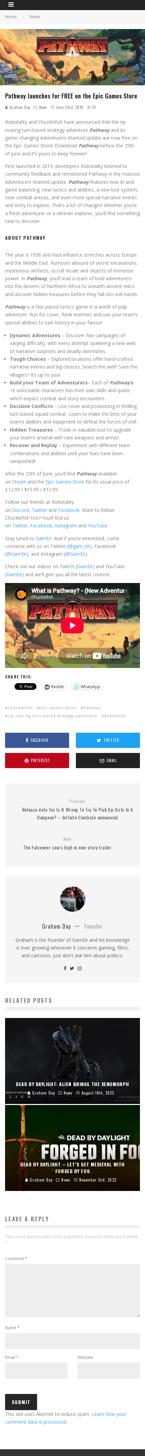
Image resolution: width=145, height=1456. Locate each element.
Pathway (92, 707)
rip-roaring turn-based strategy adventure (52, 715)
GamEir (85, 566)
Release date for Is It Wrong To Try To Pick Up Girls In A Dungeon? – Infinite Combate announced (77, 809)
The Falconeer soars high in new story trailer (67, 843)
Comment (16, 1258)
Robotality (115, 715)
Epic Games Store (65, 481)
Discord (20, 510)
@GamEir (16, 554)
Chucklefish (20, 707)
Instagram (66, 525)
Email (12, 1357)
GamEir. (44, 538)
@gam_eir (79, 546)
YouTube (97, 525)
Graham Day (19, 107)
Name (12, 1328)
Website (85, 1357)
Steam (19, 481)
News (43, 107)
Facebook (69, 510)
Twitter (39, 510)
